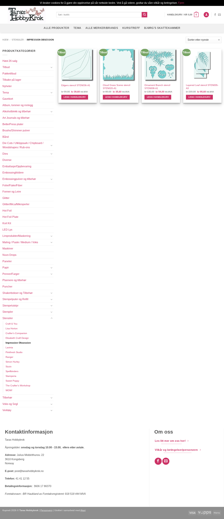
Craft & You (11, 323)
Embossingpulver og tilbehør (19, 179)
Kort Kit (6, 223)
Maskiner (7, 248)
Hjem (5, 40)
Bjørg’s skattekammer (162, 28)
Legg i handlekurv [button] (75, 97)
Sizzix (8, 366)
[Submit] (144, 15)
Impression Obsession (18, 342)
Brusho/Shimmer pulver (16, 130)
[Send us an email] (219, 14)
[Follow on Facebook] (215, 14)
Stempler (7, 311)
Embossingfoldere (13, 172)
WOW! (9, 390)
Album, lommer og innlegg (17, 105)
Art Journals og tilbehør (16, 117)
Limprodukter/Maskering (16, 235)
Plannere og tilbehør (14, 280)
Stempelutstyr (10, 305)
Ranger (9, 357)
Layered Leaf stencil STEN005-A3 (202, 87)
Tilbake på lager (11, 79)
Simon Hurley (13, 361)
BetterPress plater (12, 124)
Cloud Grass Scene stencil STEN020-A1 (116, 87)
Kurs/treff (131, 28)
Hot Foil (7, 210)
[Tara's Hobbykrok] (26, 15)
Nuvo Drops (9, 255)
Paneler (7, 261)
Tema (77, 28)
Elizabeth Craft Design (17, 338)
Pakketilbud (9, 73)
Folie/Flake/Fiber (12, 185)
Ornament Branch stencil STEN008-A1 (157, 87)
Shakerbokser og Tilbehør (17, 293)
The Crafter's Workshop (18, 385)
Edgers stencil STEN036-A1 (75, 85)
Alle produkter (56, 28)
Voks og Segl (10, 404)
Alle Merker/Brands (101, 28)
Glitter (5, 198)
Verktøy (6, 410)
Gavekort (7, 98)
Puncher (7, 286)
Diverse (6, 160)
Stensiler (18, 40)
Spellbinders (12, 371)
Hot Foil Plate (10, 216)
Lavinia (9, 347)
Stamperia (11, 376)
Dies (5, 153)
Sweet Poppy (12, 380)
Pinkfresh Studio (14, 352)
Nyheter (7, 86)
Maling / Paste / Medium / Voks (20, 242)
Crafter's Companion (16, 333)
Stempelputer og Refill (15, 299)
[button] (182, 14)
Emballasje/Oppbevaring (16, 166)
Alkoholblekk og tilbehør (16, 111)
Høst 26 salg (9, 61)
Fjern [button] (181, 2)
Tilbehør (7, 397)
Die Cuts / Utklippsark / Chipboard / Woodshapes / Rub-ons (22, 145)
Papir (5, 267)
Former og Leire (11, 191)
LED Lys (7, 229)
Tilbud (6, 67)
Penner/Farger (10, 274)
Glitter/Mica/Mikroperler (15, 204)
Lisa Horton (12, 328)
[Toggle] (52, 67)
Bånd (5, 136)
